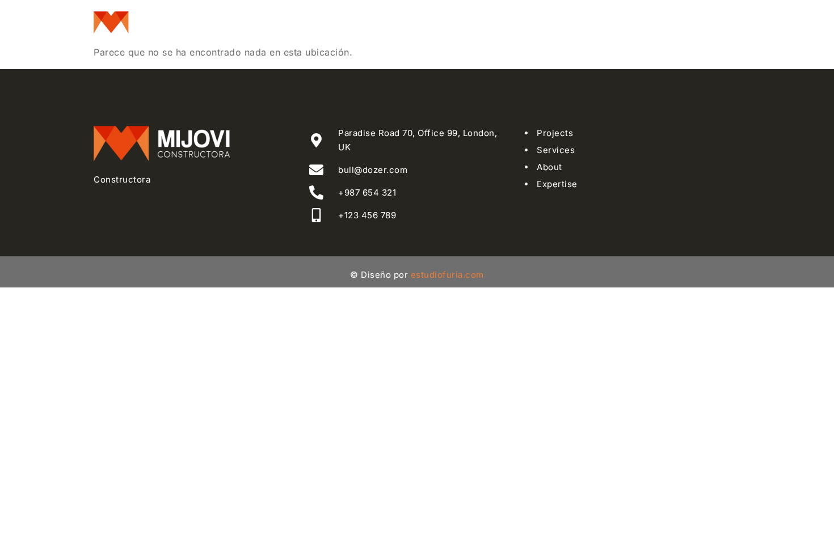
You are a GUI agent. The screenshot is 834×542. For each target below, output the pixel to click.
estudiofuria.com (447, 274)
